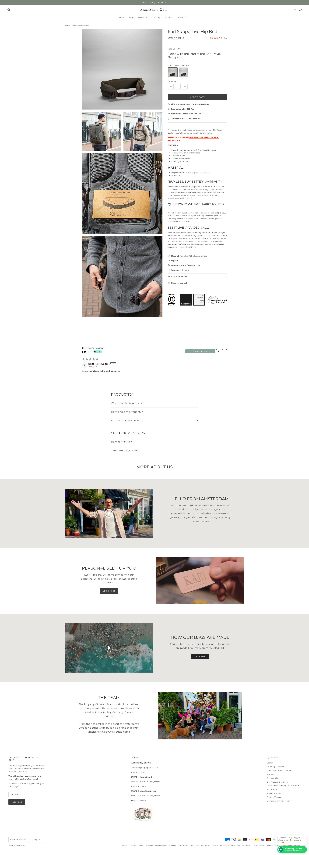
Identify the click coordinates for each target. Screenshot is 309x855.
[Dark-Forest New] (172, 72)
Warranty (271, 774)
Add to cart (197, 97)
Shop (131, 17)
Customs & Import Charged (279, 770)
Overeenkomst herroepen (278, 801)
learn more (200, 656)
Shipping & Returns (275, 767)
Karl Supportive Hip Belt (80, 25)
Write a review (200, 351)
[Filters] (218, 351)
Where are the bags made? (127, 403)
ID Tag (157, 17)
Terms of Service (274, 797)
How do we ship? (121, 441)
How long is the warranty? (127, 411)
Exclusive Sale (184, 17)
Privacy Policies (274, 793)
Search (270, 763)
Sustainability (144, 17)
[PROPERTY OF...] (155, 10)
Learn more (109, 591)
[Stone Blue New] (183, 72)
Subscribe (17, 802)
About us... (169, 17)
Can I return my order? (124, 450)
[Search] (8, 9)
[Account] (294, 9)
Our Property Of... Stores (277, 782)
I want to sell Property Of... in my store (284, 785)
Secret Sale (272, 789)
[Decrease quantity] (171, 86)
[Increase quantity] (185, 86)
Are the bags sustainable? (126, 420)
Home (121, 17)
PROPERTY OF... (20, 846)
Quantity (172, 81)
